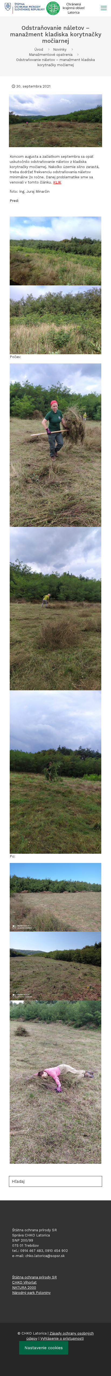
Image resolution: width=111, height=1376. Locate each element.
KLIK (57, 182)
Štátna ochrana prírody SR (34, 1277)
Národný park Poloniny (31, 1293)
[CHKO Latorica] (44, 8)
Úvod (38, 49)
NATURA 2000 (24, 1287)
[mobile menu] (103, 8)
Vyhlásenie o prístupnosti (62, 1338)
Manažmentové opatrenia (50, 55)
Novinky (60, 49)
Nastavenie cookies (44, 1347)
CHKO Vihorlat (24, 1282)
